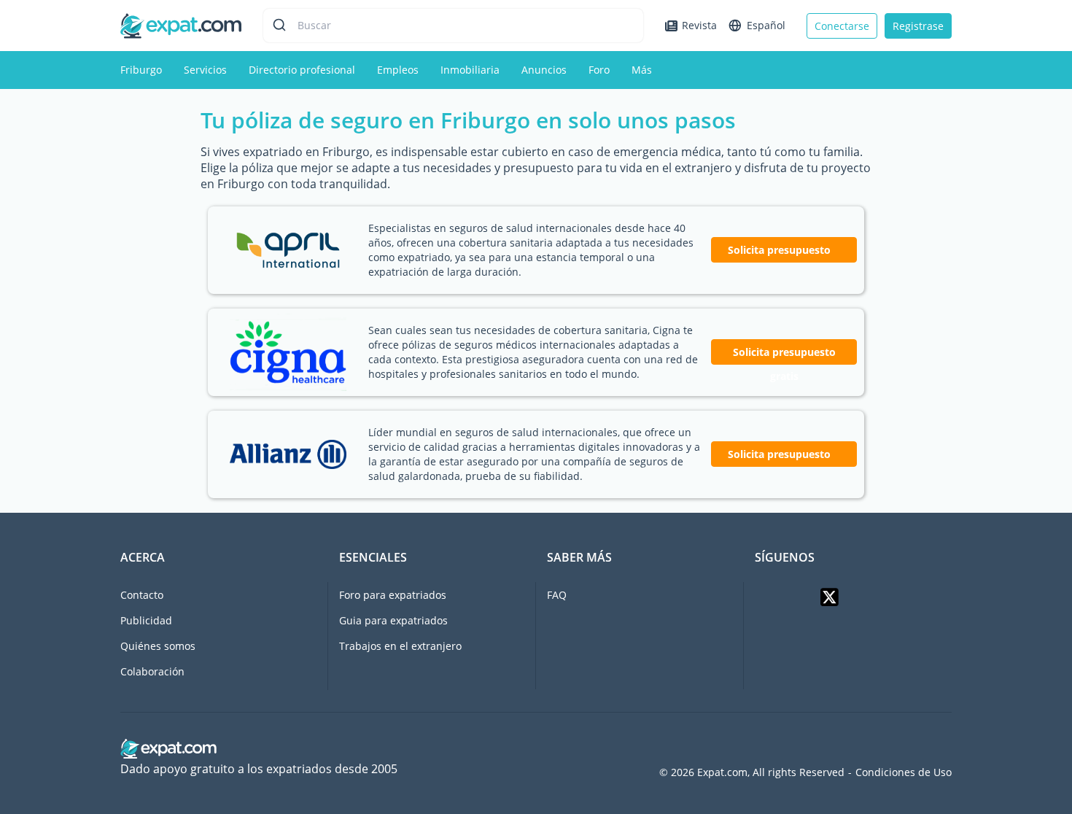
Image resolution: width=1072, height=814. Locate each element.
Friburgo (141, 70)
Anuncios (544, 70)
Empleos (398, 70)
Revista (699, 25)
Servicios (205, 70)
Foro (599, 70)
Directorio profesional (302, 70)
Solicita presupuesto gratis (784, 355)
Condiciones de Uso (903, 772)
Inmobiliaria (470, 70)
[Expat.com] (180, 24)
